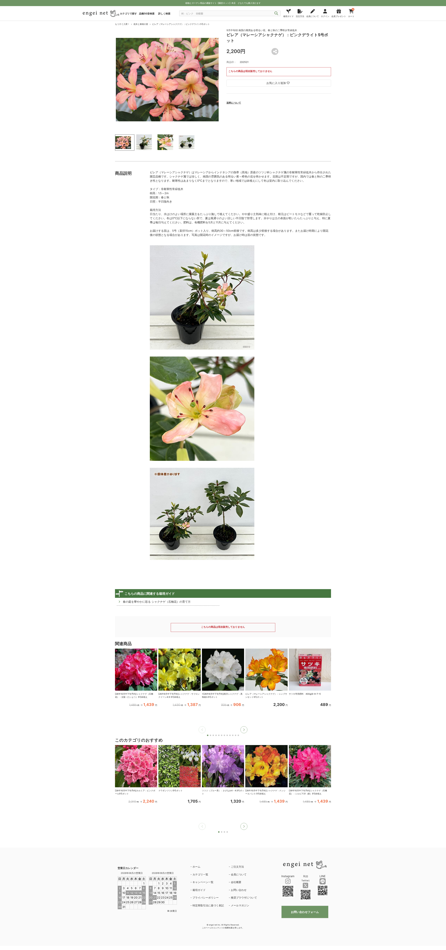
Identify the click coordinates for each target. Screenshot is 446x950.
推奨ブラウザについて (244, 897)
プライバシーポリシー (206, 897)
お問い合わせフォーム (305, 912)
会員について (239, 874)
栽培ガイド (199, 890)
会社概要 (236, 882)
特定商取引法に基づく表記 (208, 905)
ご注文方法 (237, 866)
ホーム (196, 866)
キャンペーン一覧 (203, 882)
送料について (233, 102)
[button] (243, 729)
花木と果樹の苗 (140, 24)
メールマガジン (240, 905)
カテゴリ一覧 (200, 874)
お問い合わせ (239, 890)
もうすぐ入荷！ (122, 24)
